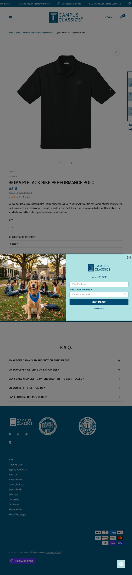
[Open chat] (121, 564)
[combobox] (97, 294)
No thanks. (99, 308)
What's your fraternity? (81, 289)
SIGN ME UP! (99, 301)
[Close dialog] (129, 257)
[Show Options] (125, 294)
